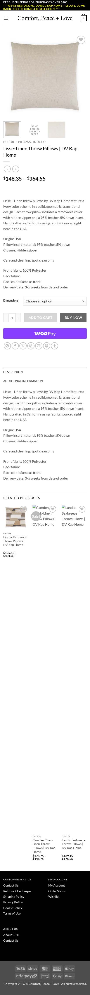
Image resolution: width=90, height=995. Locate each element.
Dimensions (10, 300)
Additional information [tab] (23, 381)
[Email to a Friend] (38, 345)
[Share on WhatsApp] (7, 345)
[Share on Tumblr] (54, 345)
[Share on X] (23, 345)
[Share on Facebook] (15, 345)
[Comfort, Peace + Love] (45, 18)
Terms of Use (12, 913)
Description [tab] (13, 372)
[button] (6, 18)
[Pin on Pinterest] (46, 345)
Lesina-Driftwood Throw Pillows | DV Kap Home (15, 540)
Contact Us (10, 885)
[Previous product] (15, 169)
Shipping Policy (13, 896)
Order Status (57, 891)
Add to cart (41, 317)
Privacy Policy (13, 902)
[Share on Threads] (31, 345)
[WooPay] (45, 333)
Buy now (73, 317)
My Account (56, 885)
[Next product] (7, 169)
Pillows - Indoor (32, 142)
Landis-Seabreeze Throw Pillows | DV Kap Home (73, 844)
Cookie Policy (12, 908)
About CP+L (12, 935)
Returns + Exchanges (17, 891)
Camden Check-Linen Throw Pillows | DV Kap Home (44, 846)
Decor (8, 142)
